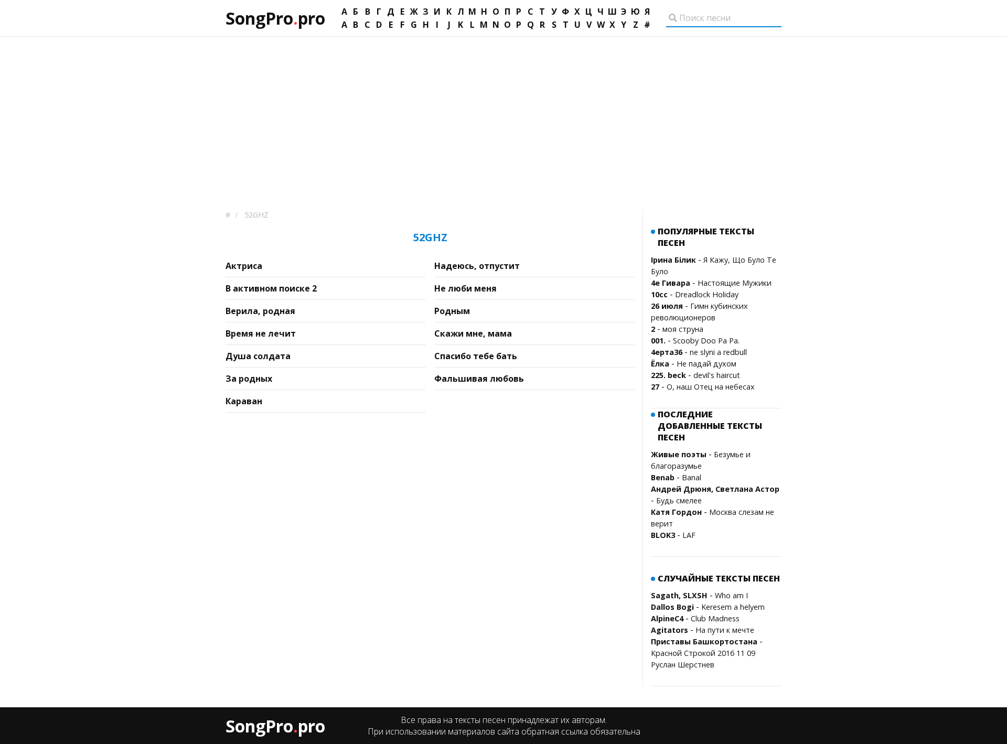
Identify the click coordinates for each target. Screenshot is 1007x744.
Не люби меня (465, 288)
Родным (452, 311)
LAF (688, 535)
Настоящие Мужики (735, 283)
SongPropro (275, 18)
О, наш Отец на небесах (711, 387)
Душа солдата (258, 356)
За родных (249, 378)
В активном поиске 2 (271, 288)
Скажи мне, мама (473, 333)
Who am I (731, 595)
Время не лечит (261, 333)
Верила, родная (260, 311)
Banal (691, 477)
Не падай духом (706, 364)
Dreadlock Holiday (706, 294)
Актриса (244, 266)
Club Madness (715, 618)
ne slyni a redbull (718, 352)
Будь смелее (679, 500)
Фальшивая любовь (479, 378)
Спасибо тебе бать (475, 356)
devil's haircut (716, 375)
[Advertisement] (503, 115)
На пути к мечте (724, 630)
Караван (244, 401)
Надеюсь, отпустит (477, 266)
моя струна (682, 329)
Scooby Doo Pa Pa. (706, 341)
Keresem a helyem (733, 607)
